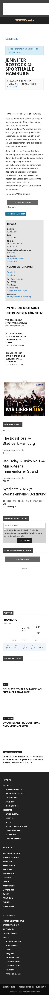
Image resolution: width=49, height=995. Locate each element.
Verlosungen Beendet (12, 752)
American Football (12, 853)
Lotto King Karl (13, 830)
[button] (4, 20)
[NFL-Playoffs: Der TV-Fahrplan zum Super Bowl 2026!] (24, 675)
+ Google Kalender (16, 214)
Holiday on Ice (10, 933)
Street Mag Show (11, 925)
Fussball (7, 877)
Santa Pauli (8, 929)
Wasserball (8, 906)
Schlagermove (13, 961)
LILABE (8, 949)
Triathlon (8, 898)
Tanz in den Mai (13, 974)
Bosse (8, 822)
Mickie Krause (12, 957)
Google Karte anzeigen (15, 290)
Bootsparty (11, 945)
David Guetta (12, 814)
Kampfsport (9, 886)
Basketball (8, 861)
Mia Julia (10, 953)
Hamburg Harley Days (13, 921)
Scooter (10, 818)
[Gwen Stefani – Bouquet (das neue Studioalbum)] (24, 709)
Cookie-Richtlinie (25, 987)
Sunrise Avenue (13, 838)
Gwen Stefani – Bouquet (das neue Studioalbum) (21, 724)
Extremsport (9, 873)
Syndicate (10, 802)
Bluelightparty (13, 941)
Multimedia (8, 718)
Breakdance (9, 865)
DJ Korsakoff (12, 806)
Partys (6, 937)
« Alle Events (11, 39)
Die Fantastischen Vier (16, 826)
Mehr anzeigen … (10, 507)
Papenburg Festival (15, 793)
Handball (8, 881)
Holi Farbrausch (14, 789)
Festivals (7, 785)
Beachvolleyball (11, 857)
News (6, 685)
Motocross (8, 890)
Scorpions (11, 834)
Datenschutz (9, 987)
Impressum (41, 987)
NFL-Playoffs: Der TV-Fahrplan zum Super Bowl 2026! (22, 690)
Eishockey (7, 869)
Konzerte (12, 86)
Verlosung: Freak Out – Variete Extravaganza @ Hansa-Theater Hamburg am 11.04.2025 (23, 759)
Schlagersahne (13, 965)
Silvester (10, 970)
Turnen (6, 902)
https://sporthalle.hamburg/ (19, 296)
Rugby (6, 894)
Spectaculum (12, 798)
